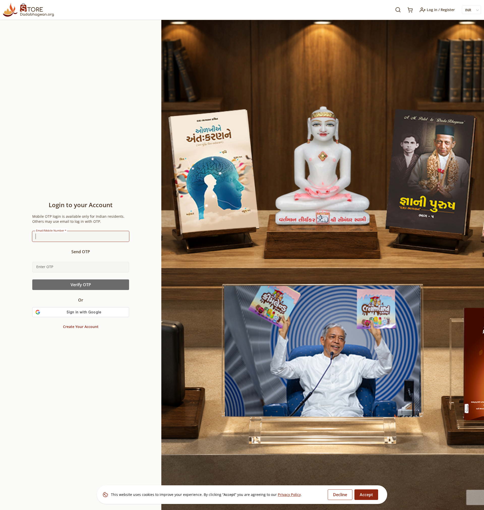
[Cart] (410, 10)
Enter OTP (44, 266)
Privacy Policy (289, 494)
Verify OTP (81, 284)
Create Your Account (81, 326)
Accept (366, 494)
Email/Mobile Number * (51, 230)
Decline (340, 494)
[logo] (28, 10)
